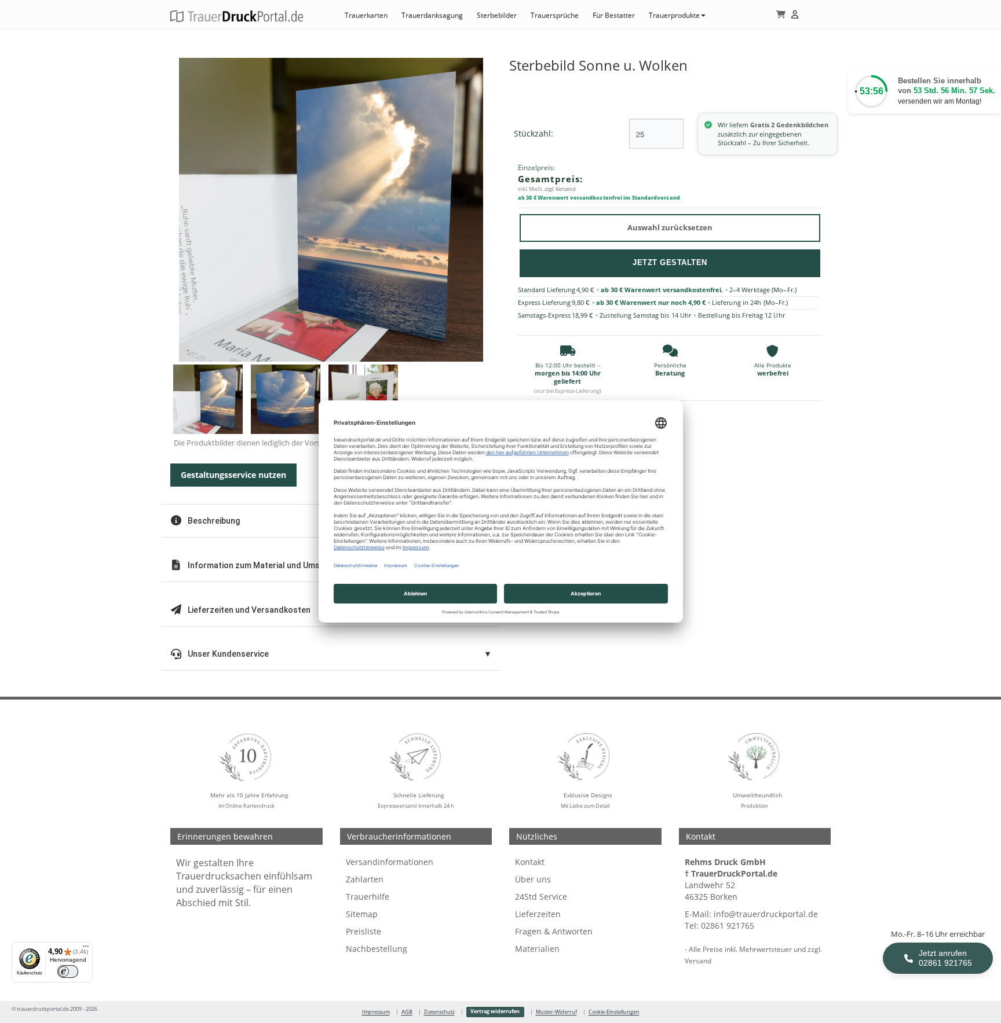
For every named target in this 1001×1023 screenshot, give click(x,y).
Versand (698, 960)
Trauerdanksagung (432, 15)
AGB (406, 1012)
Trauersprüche (555, 15)
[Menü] (86, 949)
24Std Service (541, 896)
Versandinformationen (389, 861)
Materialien (537, 948)
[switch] (67, 971)
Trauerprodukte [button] (674, 15)
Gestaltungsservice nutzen (233, 474)
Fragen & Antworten (554, 931)
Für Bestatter (614, 15)
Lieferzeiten (538, 913)
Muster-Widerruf (556, 1012)
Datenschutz (439, 1012)
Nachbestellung (376, 948)
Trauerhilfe (367, 896)
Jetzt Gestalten (670, 262)
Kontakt (530, 861)
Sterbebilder (497, 15)
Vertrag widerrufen (495, 1011)
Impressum (376, 1012)
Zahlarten (364, 879)
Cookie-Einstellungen (614, 1012)
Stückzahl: (533, 133)
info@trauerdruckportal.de (766, 913)
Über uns (533, 879)
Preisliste (363, 931)
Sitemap (362, 913)
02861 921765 (727, 925)
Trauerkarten (366, 15)
